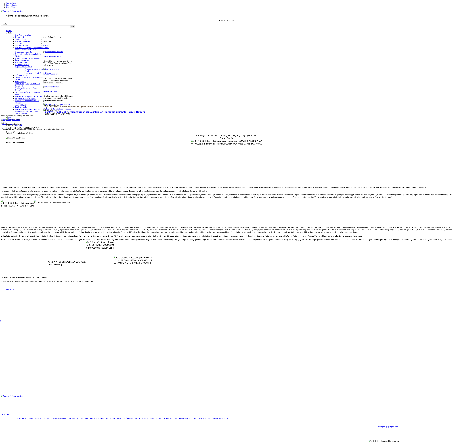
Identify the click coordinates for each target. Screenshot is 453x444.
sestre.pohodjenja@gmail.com (388, 426)
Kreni (72, 26)
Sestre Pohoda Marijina (52, 56)
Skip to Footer (11, 7)
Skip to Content (11, 5)
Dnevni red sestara (50, 91)
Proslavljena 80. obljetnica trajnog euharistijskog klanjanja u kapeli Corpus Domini (94, 111)
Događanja (18, 125)
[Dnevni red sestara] (51, 87)
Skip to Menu (11, 3)
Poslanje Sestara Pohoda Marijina (57, 109)
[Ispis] (8, 117)
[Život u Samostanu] (51, 69)
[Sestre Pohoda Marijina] (53, 52)
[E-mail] (9, 119)
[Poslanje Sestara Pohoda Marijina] (56, 104)
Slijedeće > (10, 289)
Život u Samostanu (51, 74)
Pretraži (4, 24)
